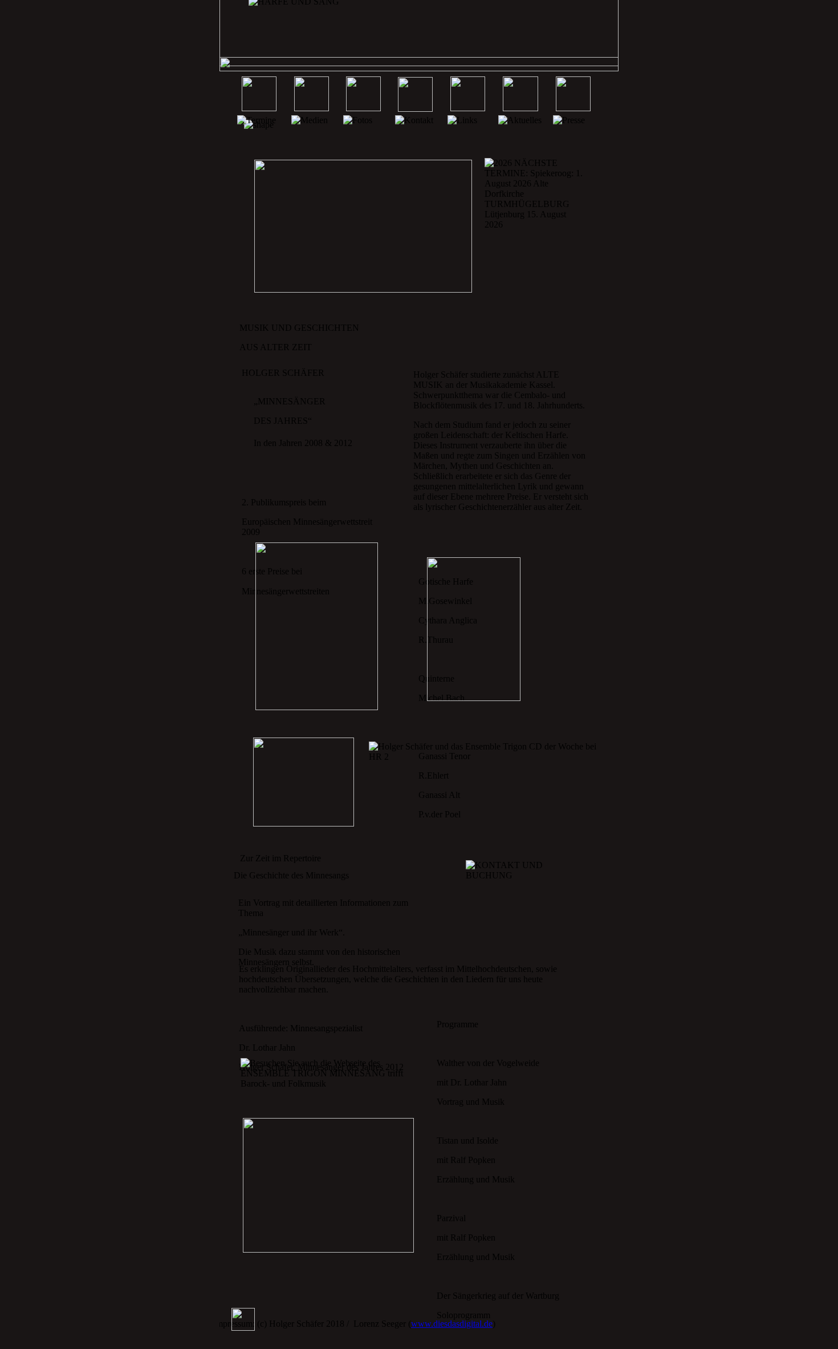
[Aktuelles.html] (520, 108)
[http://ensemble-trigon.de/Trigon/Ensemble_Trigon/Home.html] (328, 1249)
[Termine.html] (259, 108)
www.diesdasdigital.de (452, 1323)
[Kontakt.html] (415, 109)
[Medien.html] (311, 108)
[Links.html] (467, 108)
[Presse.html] (573, 108)
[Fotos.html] (363, 108)
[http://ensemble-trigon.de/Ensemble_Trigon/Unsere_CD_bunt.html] (303, 823)
